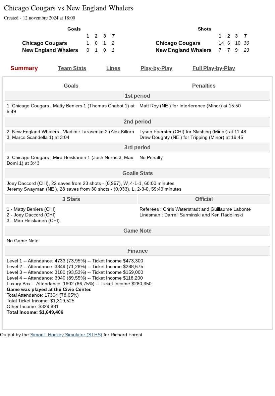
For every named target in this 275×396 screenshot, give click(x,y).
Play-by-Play (156, 68)
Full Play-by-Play (213, 68)
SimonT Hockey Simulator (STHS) (66, 334)
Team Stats (72, 68)
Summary (24, 68)
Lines (113, 68)
